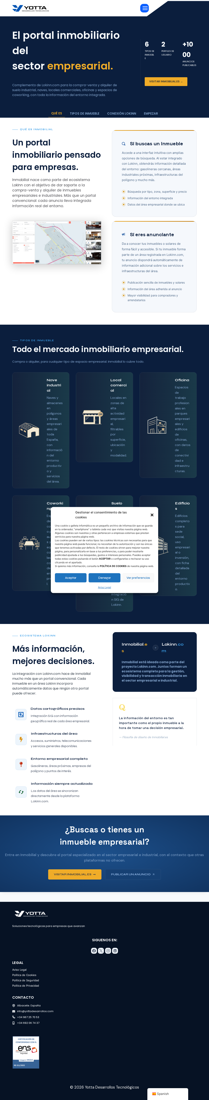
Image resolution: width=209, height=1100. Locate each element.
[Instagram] (108, 951)
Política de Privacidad (25, 985)
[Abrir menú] (144, 8)
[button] (152, 515)
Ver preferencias (138, 578)
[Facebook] (94, 951)
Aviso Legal (104, 587)
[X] (101, 951)
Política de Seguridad (25, 980)
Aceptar (70, 578)
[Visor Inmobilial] (56, 242)
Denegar (104, 578)
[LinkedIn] (115, 951)
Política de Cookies (24, 975)
